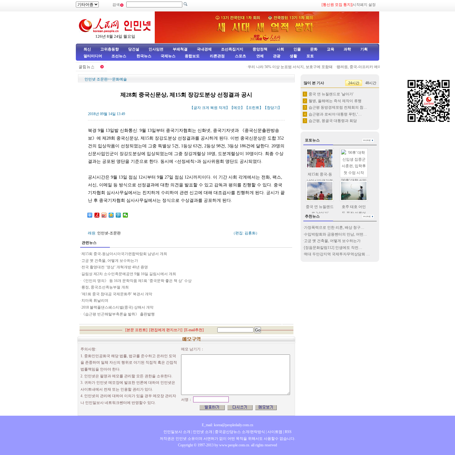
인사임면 (156, 49)
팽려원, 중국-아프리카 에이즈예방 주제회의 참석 (372, 67)
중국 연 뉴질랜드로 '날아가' (331, 94)
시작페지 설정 (364, 4)
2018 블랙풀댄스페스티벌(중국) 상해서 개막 (117, 307)
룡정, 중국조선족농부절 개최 (105, 287)
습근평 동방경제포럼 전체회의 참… (338, 107)
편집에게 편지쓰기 (165, 330)
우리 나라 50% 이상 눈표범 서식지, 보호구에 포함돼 (286, 67)
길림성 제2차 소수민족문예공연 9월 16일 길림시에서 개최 (128, 274)
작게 (222, 108)
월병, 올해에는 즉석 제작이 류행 (335, 101)
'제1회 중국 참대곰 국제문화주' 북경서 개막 (116, 294)
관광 (276, 56)
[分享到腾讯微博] (118, 215)
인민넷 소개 (202, 432)
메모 (237, 108)
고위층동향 (109, 49)
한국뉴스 (143, 56)
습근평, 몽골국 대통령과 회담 (333, 121)
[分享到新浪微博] (104, 215)
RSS (288, 432)
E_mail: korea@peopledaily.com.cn (227, 425)
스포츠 (240, 56)
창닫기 (272, 108)
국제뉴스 (168, 56)
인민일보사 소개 (176, 432)
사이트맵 (274, 432)
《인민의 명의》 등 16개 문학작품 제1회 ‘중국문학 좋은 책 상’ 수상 (136, 281)
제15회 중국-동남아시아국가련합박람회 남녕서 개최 (124, 254)
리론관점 (217, 56)
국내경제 (204, 49)
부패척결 (180, 49)
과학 (347, 49)
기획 (364, 49)
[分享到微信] (125, 215)
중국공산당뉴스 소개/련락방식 (240, 432)
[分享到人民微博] (97, 215)
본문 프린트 (136, 330)
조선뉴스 (119, 56)
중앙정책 (260, 49)
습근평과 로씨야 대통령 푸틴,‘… (335, 114)
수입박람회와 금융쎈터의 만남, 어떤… (335, 234)
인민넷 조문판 (96, 79)
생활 (293, 56)
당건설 (133, 49)
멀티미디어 (93, 56)
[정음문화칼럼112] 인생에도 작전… (333, 247)
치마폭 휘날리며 (94, 300)
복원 (214, 108)
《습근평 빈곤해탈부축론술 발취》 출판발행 (118, 314)
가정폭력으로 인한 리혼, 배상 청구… (334, 227)
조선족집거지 (232, 49)
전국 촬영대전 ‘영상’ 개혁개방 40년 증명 (115, 267)
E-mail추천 (193, 330)
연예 (259, 56)
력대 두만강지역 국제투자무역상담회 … (337, 254)
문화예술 (119, 79)
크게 (205, 108)
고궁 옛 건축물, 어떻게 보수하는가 (109, 260)
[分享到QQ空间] (111, 215)
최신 (87, 49)
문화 (314, 49)
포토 (310, 56)
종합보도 (192, 56)
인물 (297, 49)
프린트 (253, 108)
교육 (330, 49)
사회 (280, 49)
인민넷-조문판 (109, 233)
